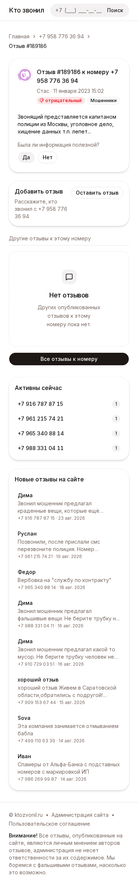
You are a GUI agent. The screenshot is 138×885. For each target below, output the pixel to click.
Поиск (115, 10)
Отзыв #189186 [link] (28, 46)
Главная (19, 36)
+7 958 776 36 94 (61, 36)
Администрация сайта (80, 815)
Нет (48, 157)
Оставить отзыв (97, 192)
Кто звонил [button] (26, 10)
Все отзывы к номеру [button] (69, 359)
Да (26, 157)
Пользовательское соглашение (49, 823)
